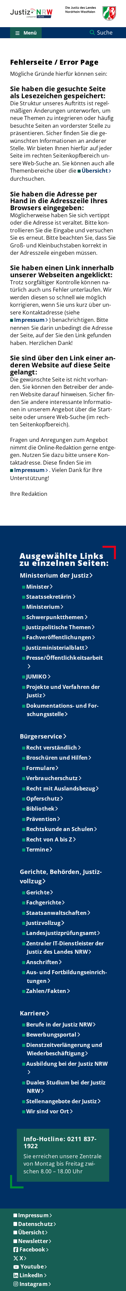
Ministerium (43, 606)
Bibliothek (40, 808)
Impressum (29, 320)
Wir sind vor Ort (48, 1111)
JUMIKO (37, 676)
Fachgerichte (44, 902)
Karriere (32, 1013)
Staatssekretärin (49, 596)
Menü (30, 33)
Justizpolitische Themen (59, 627)
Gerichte (38, 892)
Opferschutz (43, 798)
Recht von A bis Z (49, 839)
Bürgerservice (41, 736)
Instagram (33, 1284)
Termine (38, 849)
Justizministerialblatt (55, 647)
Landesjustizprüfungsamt (61, 933)
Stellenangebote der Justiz (62, 1101)
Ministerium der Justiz (54, 575)
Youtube (32, 1266)
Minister (38, 586)
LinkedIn (31, 1275)
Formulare (41, 768)
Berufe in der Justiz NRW (59, 1024)
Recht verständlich (52, 747)
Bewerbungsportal (51, 1034)
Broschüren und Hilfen (57, 757)
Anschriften (42, 962)
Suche (105, 32)
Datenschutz (35, 1224)
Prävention (41, 819)
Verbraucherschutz (52, 778)
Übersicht (95, 170)
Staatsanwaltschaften (57, 913)
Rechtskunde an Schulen (60, 829)
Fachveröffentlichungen (59, 637)
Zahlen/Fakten (46, 991)
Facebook (32, 1249)
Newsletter (33, 1241)
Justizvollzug (43, 923)
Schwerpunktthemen (55, 617)
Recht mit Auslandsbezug (61, 788)
